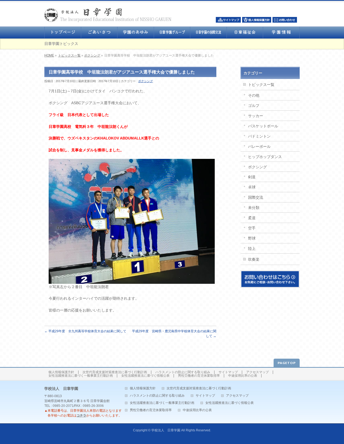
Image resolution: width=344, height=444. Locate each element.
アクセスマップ (257, 372)
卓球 (252, 187)
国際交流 (255, 197)
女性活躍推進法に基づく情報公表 (145, 375)
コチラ (81, 415)
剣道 (252, 177)
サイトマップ (228, 372)
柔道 (252, 218)
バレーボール (259, 146)
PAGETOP (287, 363)
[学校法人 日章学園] (107, 16)
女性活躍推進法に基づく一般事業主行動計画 (80, 375)
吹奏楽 (253, 259)
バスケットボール (263, 126)
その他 (253, 95)
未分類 (253, 207)
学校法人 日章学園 (165, 430)
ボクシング (92, 55)
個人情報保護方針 (61, 372)
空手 (252, 228)
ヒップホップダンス (265, 157)
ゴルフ (253, 105)
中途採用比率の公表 (242, 375)
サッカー (255, 116)
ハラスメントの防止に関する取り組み (182, 372)
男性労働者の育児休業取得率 (199, 375)
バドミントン (259, 136)
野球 (252, 238)
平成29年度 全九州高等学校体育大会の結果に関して (85, 331)
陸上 (252, 248)
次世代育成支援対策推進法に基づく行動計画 (115, 372)
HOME (49, 55)
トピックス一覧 (69, 55)
